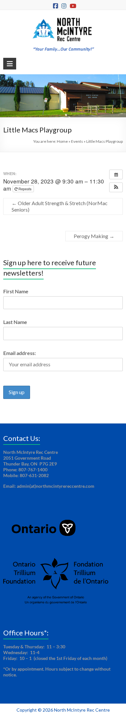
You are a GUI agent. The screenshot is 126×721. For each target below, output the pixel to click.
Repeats (25, 188)
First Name (15, 291)
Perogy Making (94, 236)
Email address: (19, 353)
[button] (116, 187)
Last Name (15, 322)
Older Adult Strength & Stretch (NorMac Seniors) (60, 206)
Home (62, 141)
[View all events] (116, 174)
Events (77, 141)
